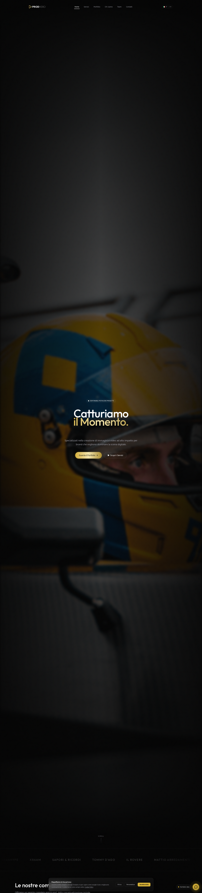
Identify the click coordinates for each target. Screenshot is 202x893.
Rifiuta (119, 885)
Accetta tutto (144, 885)
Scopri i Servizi (116, 455)
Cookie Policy (89, 887)
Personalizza (130, 885)
